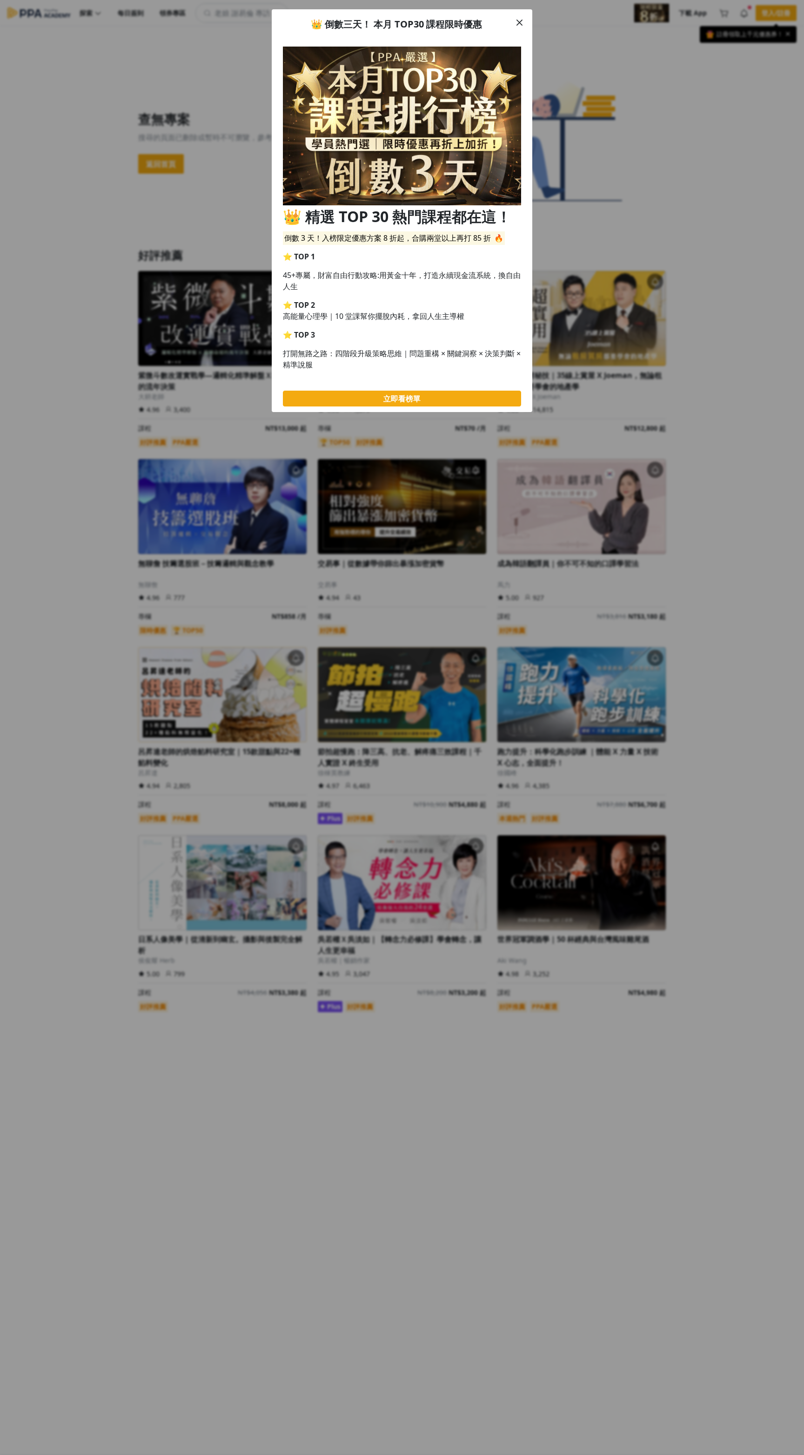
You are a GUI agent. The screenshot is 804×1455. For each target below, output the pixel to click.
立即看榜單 (402, 398)
